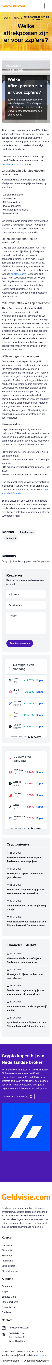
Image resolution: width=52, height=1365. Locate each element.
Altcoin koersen (10, 1271)
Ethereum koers (10, 1302)
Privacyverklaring (10, 1361)
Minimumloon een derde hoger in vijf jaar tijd (27, 907)
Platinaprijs (7, 1260)
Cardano (6, 1312)
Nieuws (15, 18)
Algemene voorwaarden (36, 1361)
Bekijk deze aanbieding (17, 1096)
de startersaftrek (19, 274)
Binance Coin (9, 1297)
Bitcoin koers (8, 1266)
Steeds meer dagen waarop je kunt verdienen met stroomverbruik (25, 891)
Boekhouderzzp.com (12, 164)
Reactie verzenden (20, 643)
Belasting (10, 538)
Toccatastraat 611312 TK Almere (17, 1337)
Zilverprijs (7, 1250)
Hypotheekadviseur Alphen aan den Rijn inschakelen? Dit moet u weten (26, 923)
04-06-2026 (15, 869)
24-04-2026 (15, 917)
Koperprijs (7, 1255)
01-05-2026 (15, 885)
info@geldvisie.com (19, 1327)
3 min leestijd (16, 70)
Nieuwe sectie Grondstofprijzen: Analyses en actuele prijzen (24, 859)
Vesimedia (41, 1355)
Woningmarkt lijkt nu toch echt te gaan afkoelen (25, 875)
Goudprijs (7, 1245)
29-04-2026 (15, 901)
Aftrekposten (27, 532)
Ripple (5, 1291)
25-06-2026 (15, 853)
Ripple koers (8, 1307)
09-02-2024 (15, 66)
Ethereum (7, 1286)
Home (5, 18)
